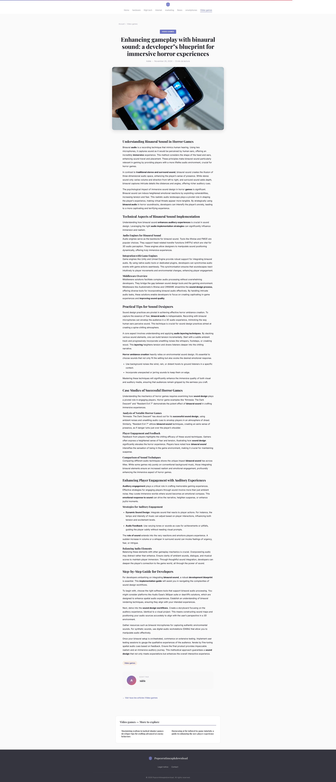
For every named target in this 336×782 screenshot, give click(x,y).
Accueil (122, 24)
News (179, 10)
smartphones (191, 10)
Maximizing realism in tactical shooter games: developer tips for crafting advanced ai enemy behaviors (142, 734)
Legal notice (163, 767)
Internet (158, 10)
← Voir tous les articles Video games (140, 698)
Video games (206, 10)
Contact (174, 767)
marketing (169, 10)
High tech (148, 10)
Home (126, 10)
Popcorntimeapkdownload (171, 758)
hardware (136, 10)
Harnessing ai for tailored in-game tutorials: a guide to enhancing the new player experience (193, 732)
